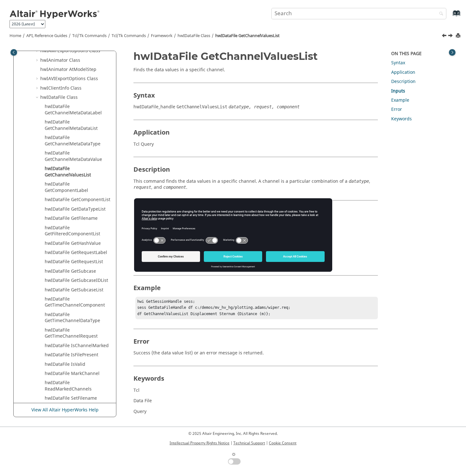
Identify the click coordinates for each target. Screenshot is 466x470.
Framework (161, 36)
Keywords (401, 119)
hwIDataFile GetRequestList (74, 261)
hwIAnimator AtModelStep (68, 69)
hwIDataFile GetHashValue (73, 243)
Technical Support (249, 443)
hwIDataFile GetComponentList (77, 199)
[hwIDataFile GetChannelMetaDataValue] (444, 36)
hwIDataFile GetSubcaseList (74, 290)
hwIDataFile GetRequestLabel (76, 252)
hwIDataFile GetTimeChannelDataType (72, 317)
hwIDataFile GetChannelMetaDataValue (73, 156)
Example (400, 100)
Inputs (398, 91)
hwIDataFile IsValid (65, 364)
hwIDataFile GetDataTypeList (75, 209)
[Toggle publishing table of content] (13, 52)
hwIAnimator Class (60, 60)
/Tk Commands (129, 36)
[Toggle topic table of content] (452, 52)
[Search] (440, 14)
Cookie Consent (282, 443)
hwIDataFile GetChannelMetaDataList (71, 125)
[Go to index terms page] (450, 16)
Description (403, 81)
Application (403, 72)
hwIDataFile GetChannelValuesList (247, 36)
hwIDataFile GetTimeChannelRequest (71, 333)
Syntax (398, 63)
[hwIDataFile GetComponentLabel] (451, 36)
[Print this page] (458, 36)
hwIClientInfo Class (60, 88)
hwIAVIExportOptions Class (69, 78)
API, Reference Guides (46, 36)
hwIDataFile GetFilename (71, 218)
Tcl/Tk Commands (89, 36)
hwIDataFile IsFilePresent (71, 355)
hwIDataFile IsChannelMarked (77, 345)
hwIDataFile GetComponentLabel (66, 187)
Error (396, 109)
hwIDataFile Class (194, 36)
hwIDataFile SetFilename (71, 398)
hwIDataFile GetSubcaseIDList (76, 280)
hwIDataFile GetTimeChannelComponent (75, 302)
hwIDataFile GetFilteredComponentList (72, 231)
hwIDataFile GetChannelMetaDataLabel (73, 109)
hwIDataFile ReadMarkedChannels (68, 385)
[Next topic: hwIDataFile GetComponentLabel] (451, 36)
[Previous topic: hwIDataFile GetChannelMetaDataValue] (444, 36)
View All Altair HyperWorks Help (65, 410)
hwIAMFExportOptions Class (70, 51)
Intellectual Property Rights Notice (200, 443)
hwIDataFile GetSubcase (70, 271)
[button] (37, 51)
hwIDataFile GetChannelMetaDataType (72, 140)
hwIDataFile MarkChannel (72, 373)
